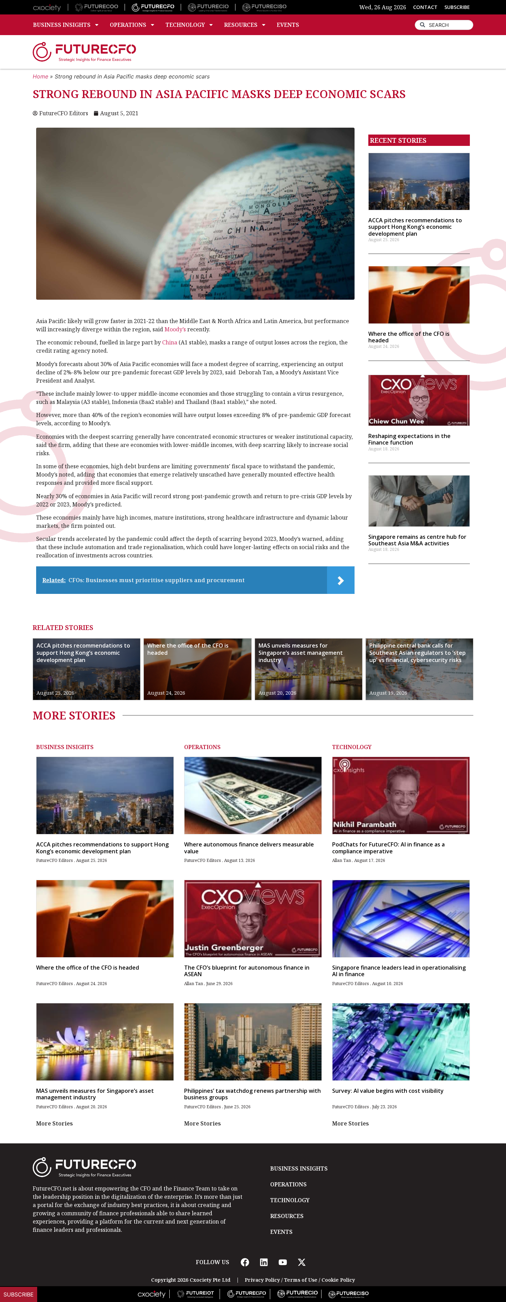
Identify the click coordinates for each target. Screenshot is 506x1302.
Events (288, 25)
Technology (185, 25)
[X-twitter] (301, 1262)
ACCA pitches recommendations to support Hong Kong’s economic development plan (415, 226)
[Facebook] (244, 1262)
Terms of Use (300, 1280)
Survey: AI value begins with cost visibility (388, 1091)
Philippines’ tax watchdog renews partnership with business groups (252, 1094)
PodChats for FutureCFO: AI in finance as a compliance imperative (388, 848)
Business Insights (62, 25)
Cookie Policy (338, 1280)
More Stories (54, 1123)
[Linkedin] (263, 1262)
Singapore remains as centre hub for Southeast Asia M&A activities (417, 540)
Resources (240, 25)
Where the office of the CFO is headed (409, 337)
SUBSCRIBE (457, 7)
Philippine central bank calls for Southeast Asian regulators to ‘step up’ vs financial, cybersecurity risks (417, 653)
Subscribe (18, 1294)
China (169, 342)
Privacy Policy (262, 1280)
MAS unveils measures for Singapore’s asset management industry (301, 653)
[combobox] (444, 25)
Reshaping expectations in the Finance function (409, 439)
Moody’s (175, 329)
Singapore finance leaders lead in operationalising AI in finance (399, 971)
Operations (128, 25)
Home (40, 76)
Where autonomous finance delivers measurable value (249, 848)
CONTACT (425, 7)
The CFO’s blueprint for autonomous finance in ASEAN (246, 971)
